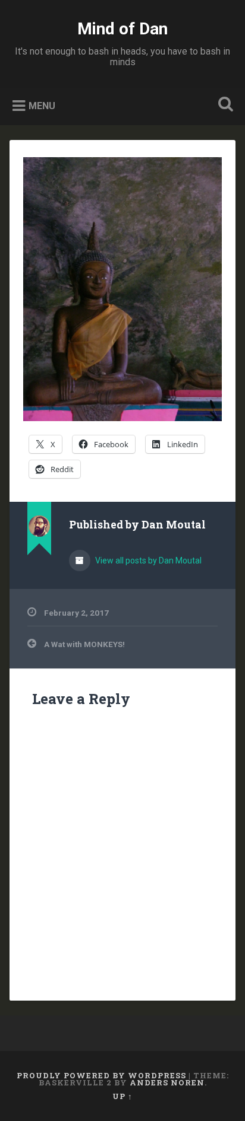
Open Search (223, 105)
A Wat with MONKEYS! (84, 644)
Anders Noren (167, 1082)
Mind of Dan (122, 29)
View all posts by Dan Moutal (147, 560)
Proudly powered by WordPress (101, 1075)
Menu (42, 106)
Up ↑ (122, 1096)
